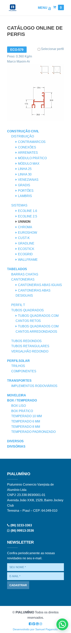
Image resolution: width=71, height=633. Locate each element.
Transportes (19, 380)
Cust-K (24, 238)
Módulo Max (28, 163)
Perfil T (18, 305)
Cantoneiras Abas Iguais (40, 285)
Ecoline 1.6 (27, 211)
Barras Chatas (24, 274)
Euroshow (27, 232)
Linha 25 (25, 169)
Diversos (15, 441)
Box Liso (18, 405)
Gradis (24, 185)
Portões (26, 190)
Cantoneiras (23, 279)
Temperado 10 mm (26, 416)
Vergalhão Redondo (29, 351)
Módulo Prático (32, 158)
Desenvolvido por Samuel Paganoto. (35, 629)
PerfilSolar (18, 360)
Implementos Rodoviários (34, 386)
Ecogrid (25, 254)
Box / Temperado (22, 400)
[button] (62, 624)
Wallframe (28, 259)
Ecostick (26, 249)
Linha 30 (25, 174)
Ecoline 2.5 (27, 216)
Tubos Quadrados (27, 310)
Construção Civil (23, 131)
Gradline (26, 243)
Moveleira (16, 395)
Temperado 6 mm (25, 421)
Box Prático (22, 411)
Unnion (24, 221)
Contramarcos (32, 141)
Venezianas (28, 179)
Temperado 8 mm (25, 426)
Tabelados (17, 269)
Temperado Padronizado (33, 431)
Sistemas (19, 205)
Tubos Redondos (26, 341)
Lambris (25, 196)
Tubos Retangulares (30, 346)
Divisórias (16, 446)
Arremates (28, 152)
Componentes (23, 371)
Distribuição (22, 136)
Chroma (25, 227)
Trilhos (18, 366)
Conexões (27, 147)
